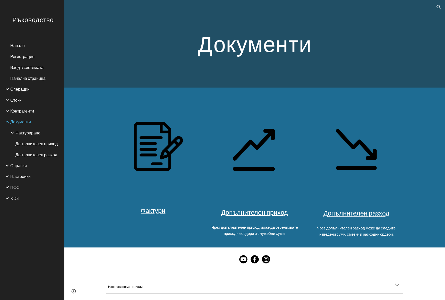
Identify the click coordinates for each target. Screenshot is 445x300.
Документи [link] (20, 121)
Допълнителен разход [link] (36, 154)
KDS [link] (14, 198)
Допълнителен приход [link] (36, 143)
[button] (439, 7)
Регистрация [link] (22, 56)
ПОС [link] (15, 187)
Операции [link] (20, 89)
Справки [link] (18, 165)
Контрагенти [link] (22, 110)
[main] (255, 44)
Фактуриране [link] (27, 132)
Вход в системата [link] (27, 67)
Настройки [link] (20, 176)
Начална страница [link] (28, 78)
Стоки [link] (16, 100)
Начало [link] (17, 45)
